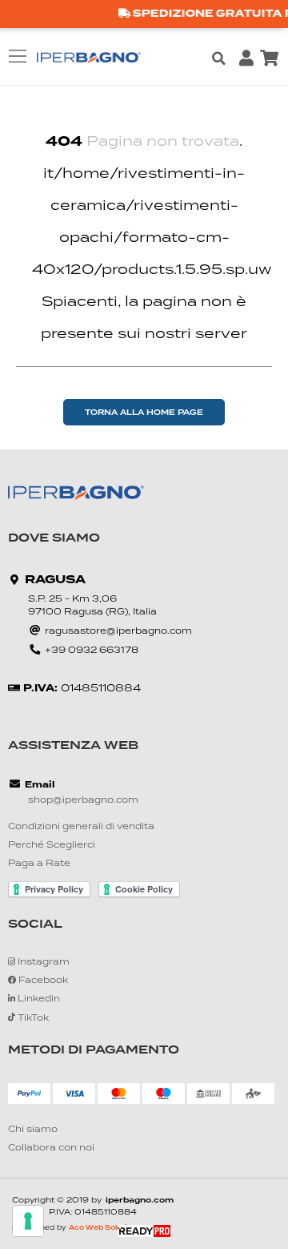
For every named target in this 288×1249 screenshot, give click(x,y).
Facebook (42, 981)
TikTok (32, 1018)
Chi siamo (33, 1130)
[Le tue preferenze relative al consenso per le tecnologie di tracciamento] (28, 1221)
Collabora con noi (51, 1148)
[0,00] (269, 58)
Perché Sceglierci (51, 845)
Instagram (42, 962)
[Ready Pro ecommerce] (144, 1231)
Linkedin (37, 999)
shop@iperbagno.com (83, 801)
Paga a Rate (39, 864)
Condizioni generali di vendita (81, 827)
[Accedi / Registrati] (246, 58)
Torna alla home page (144, 413)
